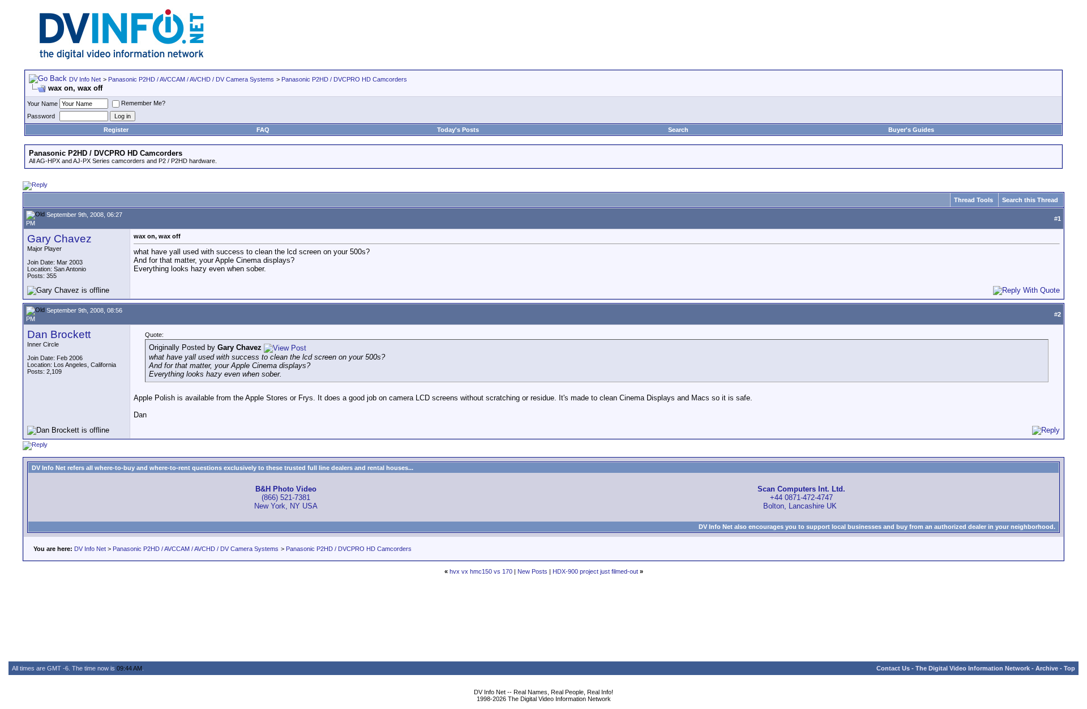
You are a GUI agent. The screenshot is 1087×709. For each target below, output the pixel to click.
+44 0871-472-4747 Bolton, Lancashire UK (801, 497)
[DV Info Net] (122, 57)
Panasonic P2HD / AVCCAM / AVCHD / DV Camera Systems (191, 79)
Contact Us (893, 668)
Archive (1046, 668)
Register (116, 129)
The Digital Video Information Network (972, 668)
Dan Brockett (59, 334)
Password (41, 116)
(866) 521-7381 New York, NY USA (286, 497)
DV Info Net (85, 79)
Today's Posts (458, 129)
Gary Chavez (59, 239)
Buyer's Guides (911, 129)
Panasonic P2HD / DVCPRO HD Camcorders (344, 79)
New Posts (532, 571)
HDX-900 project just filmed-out (595, 571)
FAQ (262, 129)
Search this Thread (1030, 200)
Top (1069, 668)
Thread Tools (973, 200)
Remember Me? (143, 103)
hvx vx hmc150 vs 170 (481, 571)
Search (678, 129)
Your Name (42, 103)
